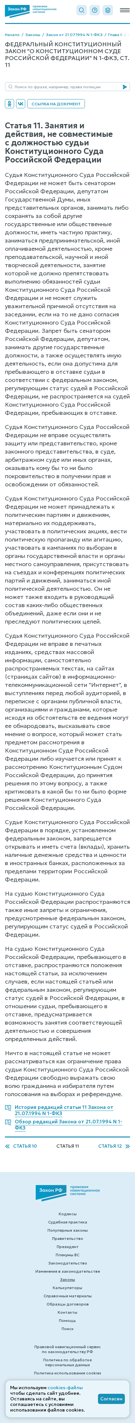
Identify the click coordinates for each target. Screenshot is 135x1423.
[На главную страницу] (30, 11)
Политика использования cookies (67, 1372)
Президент (68, 1246)
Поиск (68, 1328)
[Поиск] (81, 10)
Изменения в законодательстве (67, 1271)
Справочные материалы (68, 1295)
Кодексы (68, 1213)
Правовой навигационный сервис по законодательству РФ (67, 1349)
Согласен (111, 1399)
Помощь (67, 1320)
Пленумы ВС (67, 1254)
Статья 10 (25, 1146)
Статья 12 (110, 1146)
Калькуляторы (67, 1287)
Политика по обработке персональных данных (67, 1362)
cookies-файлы (65, 1388)
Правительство (67, 1238)
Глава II (115, 34)
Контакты (67, 1312)
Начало (12, 34)
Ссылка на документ (56, 103)
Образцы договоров (68, 1304)
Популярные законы (68, 1230)
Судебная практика (67, 1222)
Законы (32, 34)
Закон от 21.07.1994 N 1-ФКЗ (74, 34)
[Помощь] (94, 10)
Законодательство (67, 1263)
